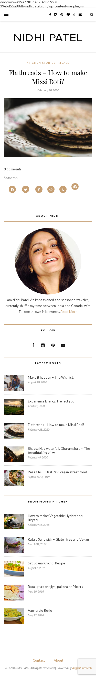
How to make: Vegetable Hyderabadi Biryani (55, 518)
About (58, 660)
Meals (63, 62)
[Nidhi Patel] (48, 40)
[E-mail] (80, 15)
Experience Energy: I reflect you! (52, 401)
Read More (69, 312)
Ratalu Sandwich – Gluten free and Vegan (58, 539)
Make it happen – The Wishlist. (51, 377)
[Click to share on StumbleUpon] (75, 186)
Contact (39, 660)
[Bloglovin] (68, 15)
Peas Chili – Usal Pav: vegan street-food (57, 472)
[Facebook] (50, 15)
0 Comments (12, 169)
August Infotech (82, 668)
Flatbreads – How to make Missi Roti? (48, 77)
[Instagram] (55, 15)
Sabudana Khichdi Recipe (46, 563)
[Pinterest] (61, 15)
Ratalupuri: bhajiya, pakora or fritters (55, 587)
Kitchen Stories (41, 62)
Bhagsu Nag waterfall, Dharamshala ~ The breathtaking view (59, 450)
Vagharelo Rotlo (40, 610)
